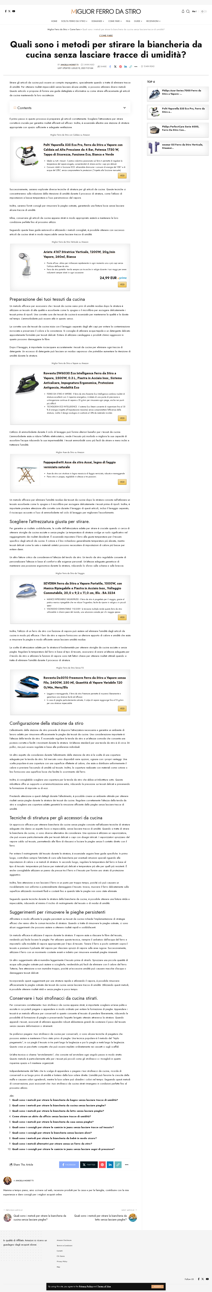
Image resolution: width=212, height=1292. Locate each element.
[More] (135, 66)
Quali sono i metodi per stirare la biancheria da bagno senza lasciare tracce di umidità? (65, 1100)
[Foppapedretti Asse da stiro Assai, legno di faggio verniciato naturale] (27, 473)
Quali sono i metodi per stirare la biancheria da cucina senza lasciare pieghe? (59, 1105)
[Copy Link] (130, 66)
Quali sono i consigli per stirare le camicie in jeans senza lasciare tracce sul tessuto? (63, 1127)
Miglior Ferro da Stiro (106, 11)
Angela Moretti (70, 65)
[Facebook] (5, 11)
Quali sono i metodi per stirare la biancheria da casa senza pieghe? (53, 1122)
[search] (188, 11)
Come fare (106, 35)
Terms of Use (104, 1286)
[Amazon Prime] (122, 278)
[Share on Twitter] (115, 66)
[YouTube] (13, 11)
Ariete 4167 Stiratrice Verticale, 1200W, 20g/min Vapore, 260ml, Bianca (79, 254)
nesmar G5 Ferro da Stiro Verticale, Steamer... (182, 146)
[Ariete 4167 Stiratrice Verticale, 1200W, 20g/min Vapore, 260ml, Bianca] (27, 266)
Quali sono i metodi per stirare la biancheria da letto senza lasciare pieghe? (58, 1111)
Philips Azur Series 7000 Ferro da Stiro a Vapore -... (181, 92)
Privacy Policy (86, 1286)
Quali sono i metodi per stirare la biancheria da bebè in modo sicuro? (54, 1138)
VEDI (122, 175)
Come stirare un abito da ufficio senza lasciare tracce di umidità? (51, 1116)
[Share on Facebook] (110, 66)
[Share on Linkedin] (125, 66)
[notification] (183, 11)
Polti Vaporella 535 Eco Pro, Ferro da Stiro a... (183, 110)
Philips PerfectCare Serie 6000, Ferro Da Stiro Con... (180, 128)
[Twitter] (9, 11)
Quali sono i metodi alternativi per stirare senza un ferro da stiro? (52, 1144)
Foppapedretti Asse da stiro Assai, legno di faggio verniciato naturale (80, 464)
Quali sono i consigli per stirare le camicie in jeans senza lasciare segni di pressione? (63, 1149)
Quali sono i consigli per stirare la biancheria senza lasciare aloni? (52, 1133)
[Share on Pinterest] (120, 66)
